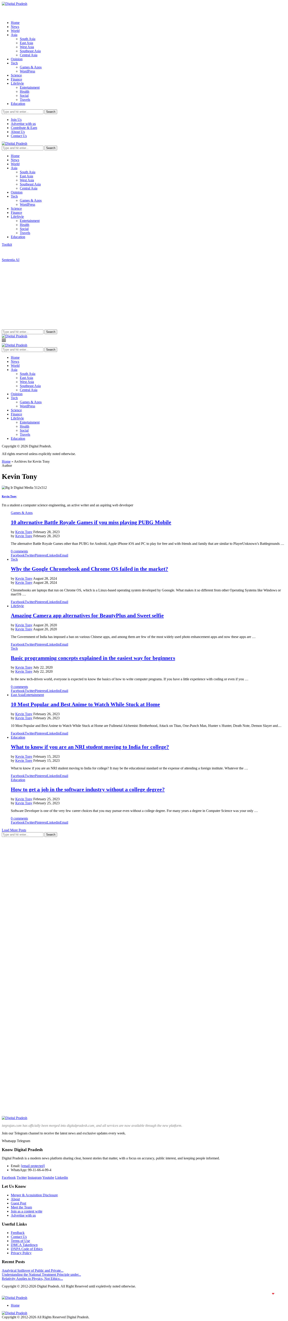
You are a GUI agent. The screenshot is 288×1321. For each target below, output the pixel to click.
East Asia (26, 43)
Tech (14, 63)
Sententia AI (10, 260)
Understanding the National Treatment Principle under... (41, 1274)
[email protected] (33, 1166)
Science (16, 75)
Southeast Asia (30, 51)
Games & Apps (31, 67)
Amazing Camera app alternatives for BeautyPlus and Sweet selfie (87, 615)
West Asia (27, 47)
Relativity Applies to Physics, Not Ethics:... (32, 1278)
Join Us (16, 120)
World (15, 31)
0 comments (19, 551)
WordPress (27, 71)
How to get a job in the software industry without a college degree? (88, 789)
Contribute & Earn (24, 128)
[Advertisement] (144, 295)
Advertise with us (23, 124)
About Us (18, 132)
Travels (25, 99)
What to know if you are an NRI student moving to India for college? (90, 747)
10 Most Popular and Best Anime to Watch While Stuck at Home (85, 704)
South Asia (27, 39)
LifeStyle (17, 83)
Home (15, 23)
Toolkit (7, 244)
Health (24, 91)
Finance (16, 79)
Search (50, 111)
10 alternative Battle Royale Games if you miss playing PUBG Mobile (91, 522)
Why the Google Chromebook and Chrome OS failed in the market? (89, 569)
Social (24, 95)
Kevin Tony (9, 496)
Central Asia (28, 55)
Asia (14, 35)
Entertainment (30, 87)
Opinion (16, 59)
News (15, 27)
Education (18, 104)
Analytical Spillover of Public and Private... (32, 1270)
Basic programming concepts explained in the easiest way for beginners (93, 658)
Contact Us (19, 136)
